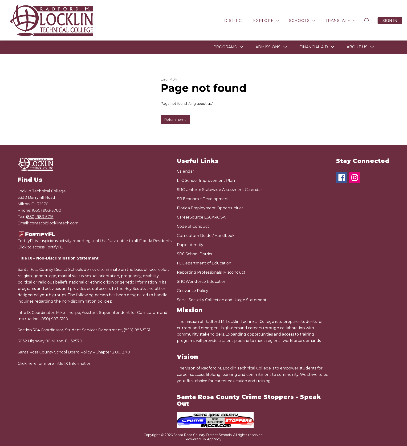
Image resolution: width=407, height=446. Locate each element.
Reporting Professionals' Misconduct (211, 272)
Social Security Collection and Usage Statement (222, 300)
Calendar (185, 171)
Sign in (390, 20)
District (234, 20)
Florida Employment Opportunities (210, 208)
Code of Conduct (193, 226)
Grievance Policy (192, 290)
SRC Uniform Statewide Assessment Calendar (219, 189)
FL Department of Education (204, 263)
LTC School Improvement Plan (206, 180)
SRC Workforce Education (201, 281)
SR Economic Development (203, 199)
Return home (175, 120)
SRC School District (195, 254)
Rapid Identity (190, 245)
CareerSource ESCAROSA (201, 217)
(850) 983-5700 (46, 210)
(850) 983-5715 (39, 217)
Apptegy (214, 439)
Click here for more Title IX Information (54, 363)
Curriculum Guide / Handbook (206, 235)
